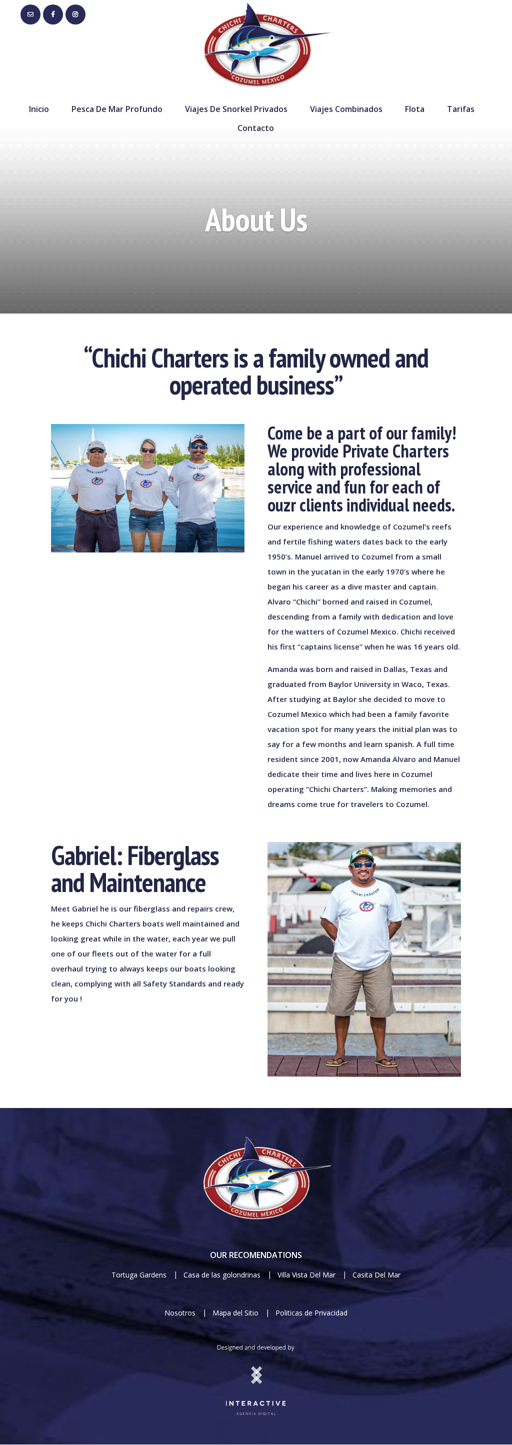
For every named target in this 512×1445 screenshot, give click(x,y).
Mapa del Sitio (235, 1313)
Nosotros (180, 1313)
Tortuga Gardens (140, 1275)
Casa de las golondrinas (222, 1275)
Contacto (256, 128)
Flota (414, 109)
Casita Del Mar (376, 1275)
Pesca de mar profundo (117, 109)
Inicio (39, 109)
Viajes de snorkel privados (236, 109)
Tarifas (460, 109)
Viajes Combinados (346, 109)
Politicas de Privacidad (312, 1313)
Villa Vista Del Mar (308, 1275)
